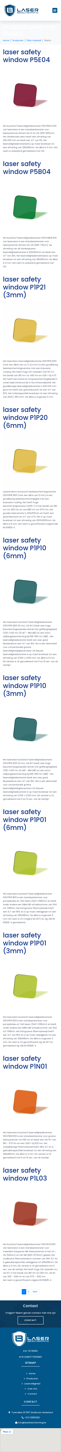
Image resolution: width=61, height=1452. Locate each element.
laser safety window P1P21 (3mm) (24, 287)
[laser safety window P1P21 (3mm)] (30, 329)
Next (35, 1291)
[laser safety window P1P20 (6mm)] (30, 459)
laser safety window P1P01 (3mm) (24, 943)
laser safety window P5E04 (26, 55)
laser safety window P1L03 (25, 1174)
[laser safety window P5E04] (30, 93)
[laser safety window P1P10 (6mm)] (30, 589)
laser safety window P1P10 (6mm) (24, 548)
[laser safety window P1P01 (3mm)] (30, 984)
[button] (54, 10)
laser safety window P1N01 (25, 1062)
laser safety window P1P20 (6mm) (25, 417)
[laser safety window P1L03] (30, 1212)
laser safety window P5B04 (27, 167)
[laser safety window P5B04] (30, 205)
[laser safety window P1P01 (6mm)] (30, 861)
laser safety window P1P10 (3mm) (24, 685)
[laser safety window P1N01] (30, 1100)
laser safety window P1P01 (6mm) (24, 819)
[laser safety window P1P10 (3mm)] (30, 727)
